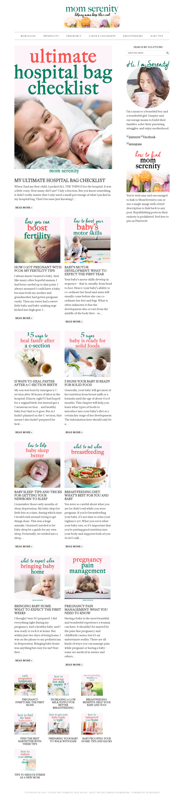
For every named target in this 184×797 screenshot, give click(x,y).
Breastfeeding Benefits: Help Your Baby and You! (97, 702)
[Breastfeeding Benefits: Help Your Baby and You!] (92, 694)
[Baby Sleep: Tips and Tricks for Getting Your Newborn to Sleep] (37, 486)
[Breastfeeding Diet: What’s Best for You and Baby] (88, 486)
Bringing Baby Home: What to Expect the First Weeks (37, 609)
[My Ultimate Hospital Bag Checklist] (63, 174)
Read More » (24, 207)
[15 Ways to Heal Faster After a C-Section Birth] (37, 376)
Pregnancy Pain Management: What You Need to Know (86, 609)
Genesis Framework (118, 792)
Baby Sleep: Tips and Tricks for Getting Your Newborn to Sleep (38, 495)
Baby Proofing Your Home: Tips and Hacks (97, 740)
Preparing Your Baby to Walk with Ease (63, 740)
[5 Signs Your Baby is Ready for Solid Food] (88, 376)
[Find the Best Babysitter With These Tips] (25, 733)
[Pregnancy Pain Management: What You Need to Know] (88, 601)
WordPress (153, 792)
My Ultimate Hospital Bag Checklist (59, 180)
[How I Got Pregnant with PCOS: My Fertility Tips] (37, 262)
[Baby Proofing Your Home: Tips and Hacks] (92, 733)
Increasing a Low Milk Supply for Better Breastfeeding (63, 704)
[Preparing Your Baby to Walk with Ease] (58, 733)
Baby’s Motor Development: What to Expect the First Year (86, 270)
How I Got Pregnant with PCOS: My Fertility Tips (38, 269)
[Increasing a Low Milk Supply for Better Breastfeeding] (58, 694)
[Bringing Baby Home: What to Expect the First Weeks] (37, 601)
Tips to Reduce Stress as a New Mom (30, 776)
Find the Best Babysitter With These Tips (29, 741)
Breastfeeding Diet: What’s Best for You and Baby (87, 495)
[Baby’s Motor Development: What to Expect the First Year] (88, 262)
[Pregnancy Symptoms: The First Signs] (25, 694)
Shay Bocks (81, 792)
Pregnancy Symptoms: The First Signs (29, 702)
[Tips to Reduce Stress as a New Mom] (25, 769)
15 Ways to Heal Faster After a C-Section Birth (35, 383)
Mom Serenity (92, 15)
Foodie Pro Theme (59, 792)
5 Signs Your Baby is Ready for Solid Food (87, 383)
